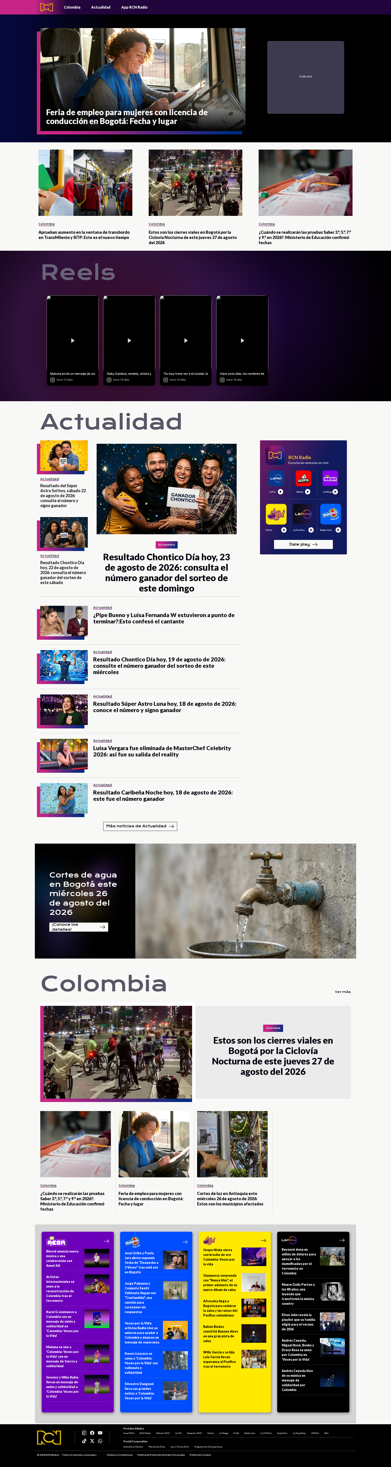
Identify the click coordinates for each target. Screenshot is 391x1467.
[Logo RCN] (49, 1438)
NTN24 (315, 1433)
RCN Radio (145, 1433)
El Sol (236, 1433)
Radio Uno (249, 1433)
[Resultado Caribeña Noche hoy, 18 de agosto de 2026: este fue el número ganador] (64, 798)
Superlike (282, 1433)
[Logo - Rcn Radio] (46, 7)
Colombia (72, 7)
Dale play (299, 544)
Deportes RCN (194, 1433)
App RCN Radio (134, 7)
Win (326, 1433)
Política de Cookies (200, 1454)
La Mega (223, 1433)
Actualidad (100, 7)
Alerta (210, 1433)
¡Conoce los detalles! (65, 927)
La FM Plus (266, 1433)
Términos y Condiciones (119, 1454)
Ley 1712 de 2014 (179, 1446)
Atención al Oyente (133, 1446)
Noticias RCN (163, 1433)
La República (299, 1433)
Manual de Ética (156, 1446)
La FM (178, 1433)
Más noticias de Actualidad (136, 826)
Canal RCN (128, 1433)
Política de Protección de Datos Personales (161, 1454)
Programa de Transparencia (208, 1446)
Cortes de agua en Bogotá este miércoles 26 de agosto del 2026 (83, 894)
